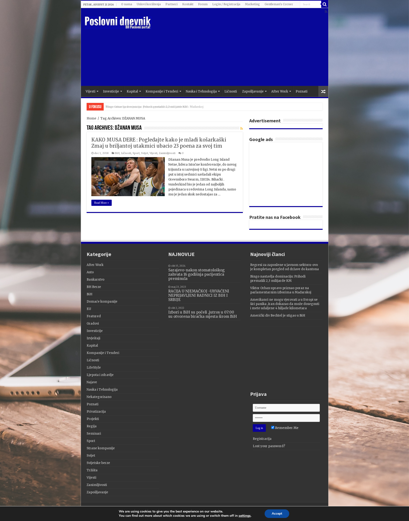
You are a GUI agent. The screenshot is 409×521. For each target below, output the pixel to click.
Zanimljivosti (167, 153)
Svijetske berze (98, 463)
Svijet (144, 153)
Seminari (94, 434)
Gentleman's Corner (279, 4)
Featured (94, 316)
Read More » (101, 202)
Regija (92, 426)
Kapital (132, 91)
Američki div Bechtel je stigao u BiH (277, 315)
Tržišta (92, 470)
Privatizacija (96, 412)
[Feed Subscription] (241, 128)
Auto (90, 272)
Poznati (301, 91)
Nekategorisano (99, 397)
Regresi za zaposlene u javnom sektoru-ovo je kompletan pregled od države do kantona (284, 267)
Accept (277, 513)
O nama (126, 4)
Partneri (171, 4)
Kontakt (187, 4)
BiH (117, 153)
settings (245, 516)
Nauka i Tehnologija (201, 91)
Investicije (111, 91)
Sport (136, 153)
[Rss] (326, 11)
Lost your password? (269, 446)
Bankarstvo (95, 280)
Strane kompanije (101, 448)
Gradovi (93, 324)
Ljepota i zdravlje (100, 375)
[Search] (324, 4)
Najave (92, 382)
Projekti (93, 419)
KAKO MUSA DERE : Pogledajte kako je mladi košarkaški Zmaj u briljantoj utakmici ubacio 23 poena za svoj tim (158, 143)
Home (91, 118)
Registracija (262, 439)
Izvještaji (93, 338)
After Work (279, 91)
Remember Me (286, 428)
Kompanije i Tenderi (162, 91)
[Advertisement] (238, 48)
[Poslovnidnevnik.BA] (118, 22)
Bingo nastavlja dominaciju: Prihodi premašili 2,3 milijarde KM (278, 278)
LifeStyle (94, 368)
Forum (203, 4)
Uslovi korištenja (149, 4)
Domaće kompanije (102, 302)
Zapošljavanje (253, 91)
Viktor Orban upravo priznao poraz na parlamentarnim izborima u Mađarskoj (155, 106)
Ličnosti (230, 91)
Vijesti (90, 91)
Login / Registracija (226, 4)
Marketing (252, 4)
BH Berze (94, 287)
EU (89, 309)
